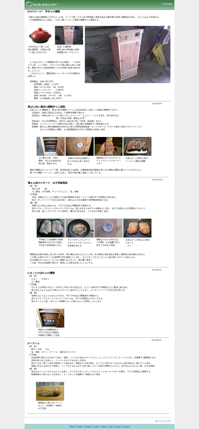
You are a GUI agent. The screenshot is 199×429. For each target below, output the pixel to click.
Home (72, 426)
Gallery (96, 426)
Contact (117, 426)
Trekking (88, 426)
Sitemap (126, 426)
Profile (79, 426)
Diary (104, 426)
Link (111, 426)
